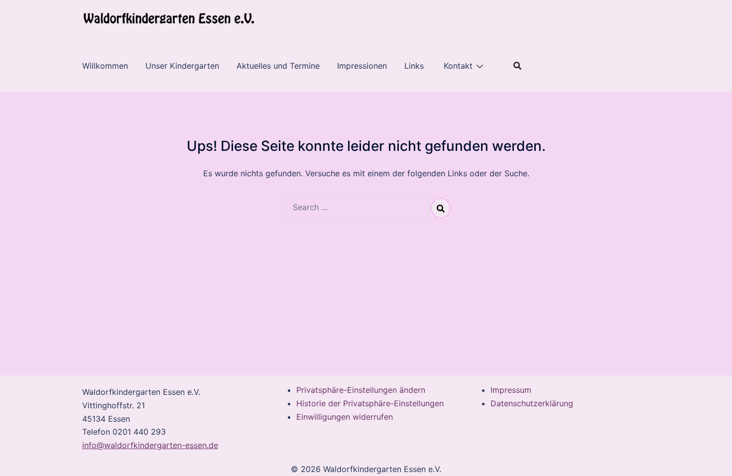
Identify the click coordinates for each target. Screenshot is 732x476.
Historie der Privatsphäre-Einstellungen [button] (370, 403)
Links (415, 66)
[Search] (440, 208)
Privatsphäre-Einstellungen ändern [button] (360, 390)
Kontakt (458, 66)
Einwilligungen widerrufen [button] (344, 417)
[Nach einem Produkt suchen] (517, 66)
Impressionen (362, 66)
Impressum (510, 390)
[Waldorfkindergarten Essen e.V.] (168, 18)
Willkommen (105, 66)
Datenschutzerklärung (531, 403)
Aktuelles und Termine (278, 66)
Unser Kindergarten (182, 66)
